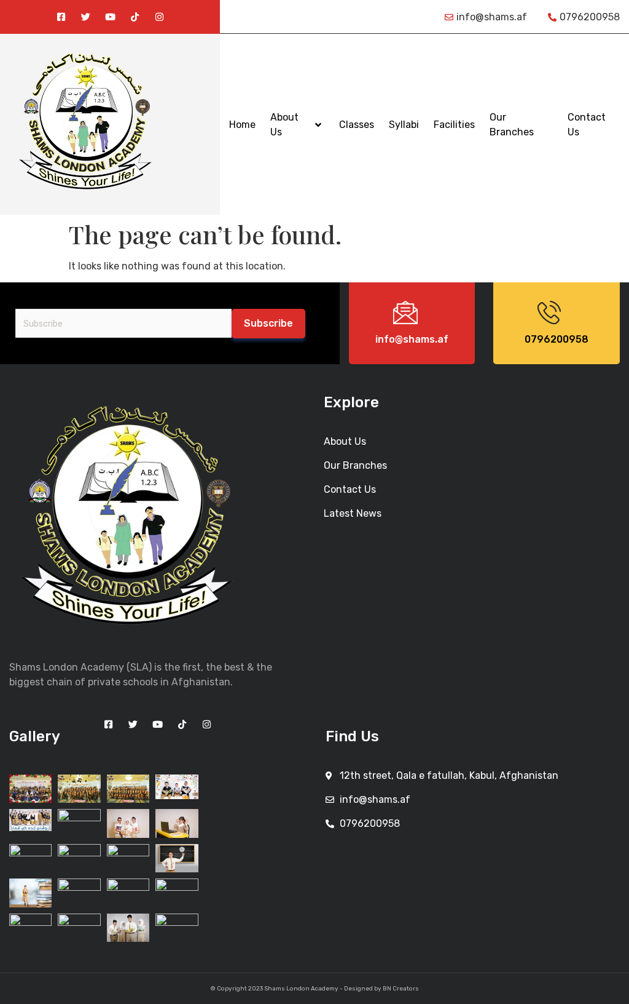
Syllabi (404, 124)
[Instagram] (159, 17)
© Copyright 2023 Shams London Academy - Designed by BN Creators (315, 988)
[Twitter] (85, 17)
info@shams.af (411, 339)
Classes (356, 124)
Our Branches (512, 124)
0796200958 (556, 339)
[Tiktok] (134, 17)
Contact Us (587, 124)
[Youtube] (110, 17)
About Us (284, 124)
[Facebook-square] (61, 17)
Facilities (454, 124)
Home (242, 124)
